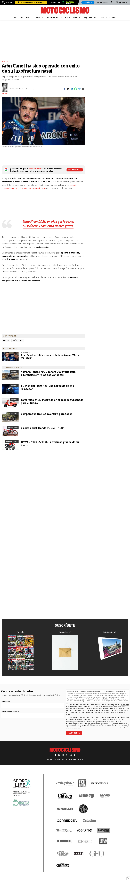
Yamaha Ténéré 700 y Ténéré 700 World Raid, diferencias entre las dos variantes (48, 373)
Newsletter (55, 2)
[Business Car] (99, 783)
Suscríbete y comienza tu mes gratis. (48, 225)
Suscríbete (88, 2)
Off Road (65, 17)
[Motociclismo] (65, 10)
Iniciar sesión (102, 2)
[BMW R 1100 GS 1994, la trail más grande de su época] (10, 445)
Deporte (29, 17)
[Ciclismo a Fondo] (103, 830)
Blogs (104, 17)
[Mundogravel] (63, 865)
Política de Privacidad (93, 699)
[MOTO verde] (70, 2)
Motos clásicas (12, 442)
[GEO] (96, 853)
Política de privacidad (60, 759)
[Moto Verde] (105, 796)
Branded (14, 371)
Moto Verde (13, 428)
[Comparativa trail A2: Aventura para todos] (10, 417)
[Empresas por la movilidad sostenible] (21, 802)
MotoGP (18, 17)
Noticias (77, 17)
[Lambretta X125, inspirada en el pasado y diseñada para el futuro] (10, 403)
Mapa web (80, 759)
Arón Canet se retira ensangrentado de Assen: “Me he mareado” (50, 356)
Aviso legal (72, 759)
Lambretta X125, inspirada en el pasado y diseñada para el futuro (52, 401)
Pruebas (40, 17)
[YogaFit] (84, 830)
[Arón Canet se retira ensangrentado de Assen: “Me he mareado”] (10, 356)
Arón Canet (17, 340)
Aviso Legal (79, 699)
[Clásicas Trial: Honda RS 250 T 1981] (10, 431)
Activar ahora (73, 170)
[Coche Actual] (82, 783)
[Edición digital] (110, 648)
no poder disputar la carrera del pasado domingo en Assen (40, 186)
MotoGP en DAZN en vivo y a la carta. (48, 221)
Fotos (112, 17)
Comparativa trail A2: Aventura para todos (46, 414)
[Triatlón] (89, 820)
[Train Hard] (103, 841)
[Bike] (64, 841)
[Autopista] (65, 783)
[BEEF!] (79, 853)
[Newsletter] (65, 652)
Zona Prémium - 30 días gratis (32, 2)
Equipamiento (91, 17)
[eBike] (62, 853)
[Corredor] (66, 820)
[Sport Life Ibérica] (22, 783)
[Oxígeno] (86, 841)
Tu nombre (5, 701)
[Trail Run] (64, 830)
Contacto (49, 759)
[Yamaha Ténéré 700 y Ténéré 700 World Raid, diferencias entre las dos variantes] (10, 375)
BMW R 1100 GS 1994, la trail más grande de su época (50, 443)
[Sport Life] (83, 809)
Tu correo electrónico (10, 711)
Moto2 (6, 340)
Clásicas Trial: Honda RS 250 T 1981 (42, 428)
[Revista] (21, 652)
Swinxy (5, 93)
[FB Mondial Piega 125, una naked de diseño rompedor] (10, 389)
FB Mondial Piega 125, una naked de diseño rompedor (47, 387)
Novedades (53, 17)
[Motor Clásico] (65, 796)
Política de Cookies (109, 699)
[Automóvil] (86, 796)
